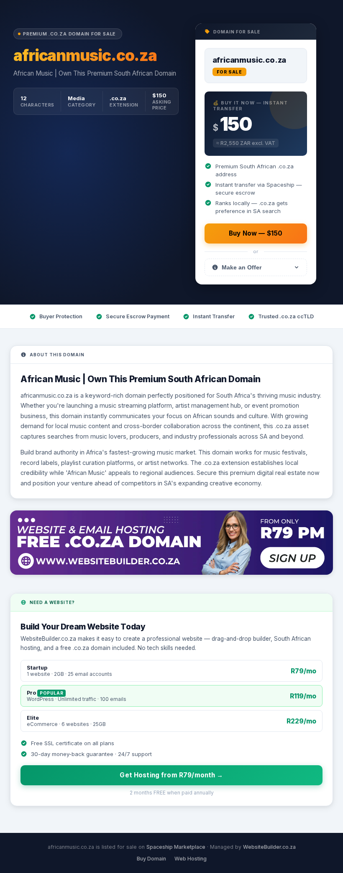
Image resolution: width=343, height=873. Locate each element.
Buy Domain (151, 858)
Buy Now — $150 (255, 233)
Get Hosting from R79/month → (171, 775)
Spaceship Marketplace (175, 847)
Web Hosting (190, 858)
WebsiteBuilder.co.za (269, 847)
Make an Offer (241, 267)
